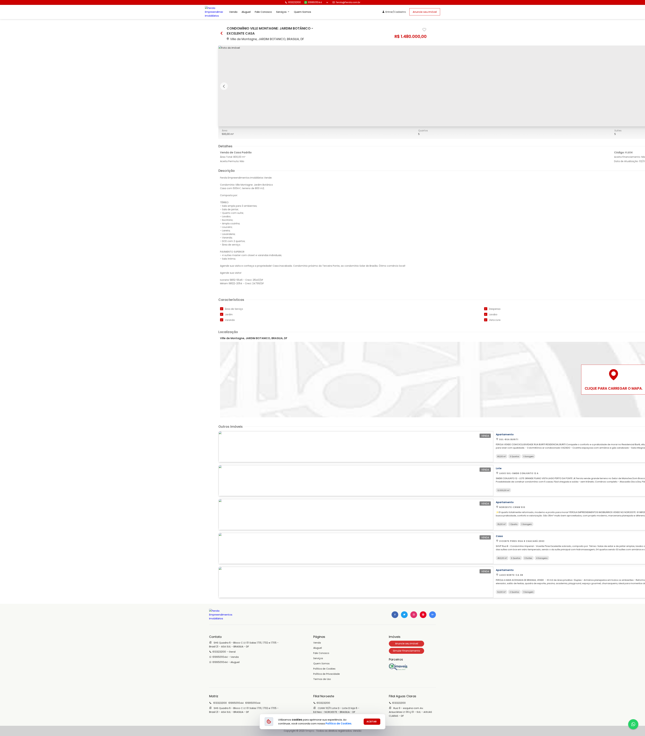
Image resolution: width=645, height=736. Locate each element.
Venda (233, 12)
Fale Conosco (263, 12)
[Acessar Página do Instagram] (413, 614)
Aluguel (246, 12)
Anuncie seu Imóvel (425, 12)
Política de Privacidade (326, 674)
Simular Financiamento (406, 650)
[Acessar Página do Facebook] (395, 614)
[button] (224, 86)
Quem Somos (302, 12)
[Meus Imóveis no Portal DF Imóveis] (398, 669)
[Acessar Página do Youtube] (423, 614)
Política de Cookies (324, 668)
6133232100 (294, 2)
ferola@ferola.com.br (348, 2)
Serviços (318, 658)
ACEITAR (372, 721)
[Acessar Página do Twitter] (404, 614)
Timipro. (310, 730)
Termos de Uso (322, 679)
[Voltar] (221, 33)
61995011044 (315, 2)
